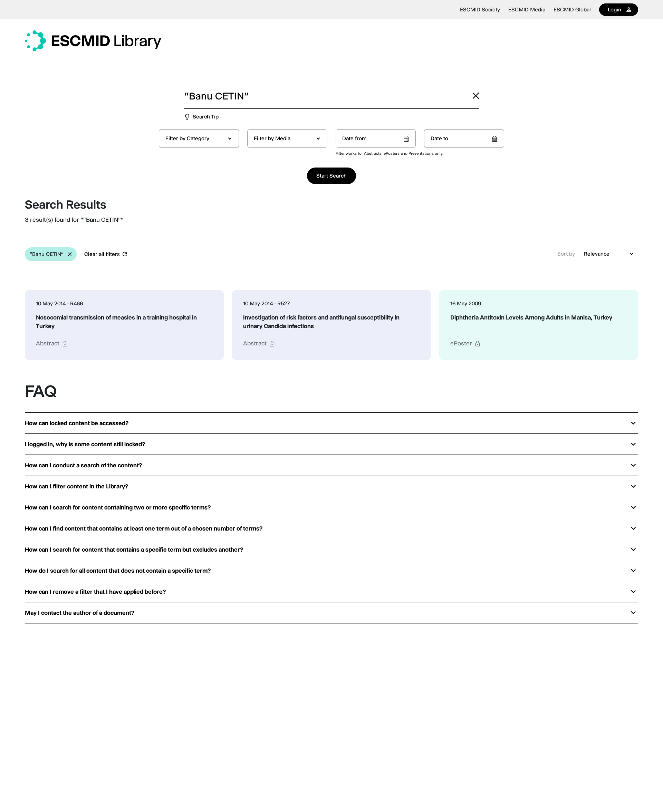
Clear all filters (102, 254)
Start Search (331, 175)
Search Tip (206, 116)
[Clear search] (475, 95)
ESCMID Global (572, 10)
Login (614, 9)
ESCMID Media (526, 10)
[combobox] (199, 138)
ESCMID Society (480, 10)
